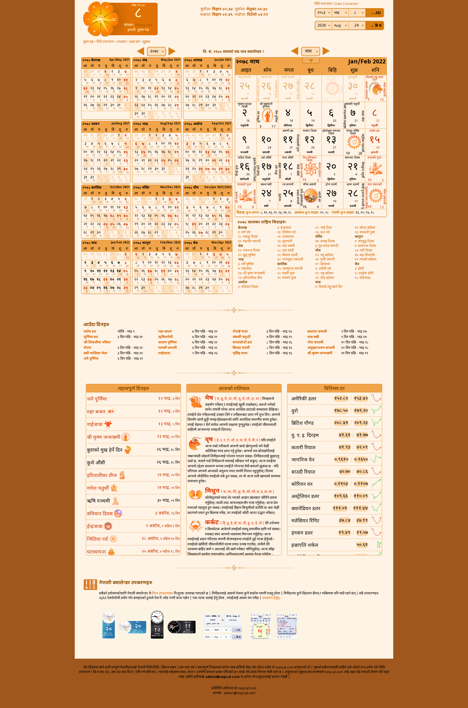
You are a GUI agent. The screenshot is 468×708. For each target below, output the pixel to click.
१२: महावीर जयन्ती (249, 241)
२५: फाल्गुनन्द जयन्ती (290, 269)
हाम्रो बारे (134, 42)
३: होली (359, 269)
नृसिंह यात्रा (240, 353)
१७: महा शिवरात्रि (365, 255)
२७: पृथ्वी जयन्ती (325, 260)
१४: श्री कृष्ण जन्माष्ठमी (251, 273)
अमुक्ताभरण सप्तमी (321, 348)
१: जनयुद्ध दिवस (364, 241)
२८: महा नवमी (285, 251)
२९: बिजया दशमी (287, 255)
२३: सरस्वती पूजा (365, 232)
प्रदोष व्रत (90, 332)
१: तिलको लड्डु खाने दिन (328, 287)
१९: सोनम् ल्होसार (365, 228)
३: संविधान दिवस (248, 287)
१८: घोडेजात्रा (362, 278)
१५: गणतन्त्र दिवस (249, 251)
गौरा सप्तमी (315, 342)
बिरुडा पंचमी (241, 348)
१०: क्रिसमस (322, 264)
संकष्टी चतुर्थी (242, 337)
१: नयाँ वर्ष (244, 232)
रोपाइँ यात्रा (240, 332)
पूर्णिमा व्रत (91, 337)
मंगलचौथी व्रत (242, 342)
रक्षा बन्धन (165, 332)
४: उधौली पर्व (323, 269)
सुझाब (146, 42)
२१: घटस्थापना (285, 237)
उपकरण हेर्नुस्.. (271, 598)
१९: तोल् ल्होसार (324, 278)
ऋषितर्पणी (165, 337)
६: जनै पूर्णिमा (246, 264)
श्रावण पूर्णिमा (167, 342)
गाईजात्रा (164, 353)
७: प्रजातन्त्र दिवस (365, 246)
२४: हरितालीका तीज (250, 278)
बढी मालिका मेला (95, 353)
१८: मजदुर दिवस (248, 237)
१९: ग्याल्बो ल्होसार (365, 260)
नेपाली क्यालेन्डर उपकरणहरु (125, 583)
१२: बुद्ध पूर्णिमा (247, 255)
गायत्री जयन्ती (167, 348)
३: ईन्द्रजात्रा (284, 228)
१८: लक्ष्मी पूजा (286, 273)
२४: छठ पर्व (322, 232)
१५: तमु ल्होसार (324, 255)
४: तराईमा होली (364, 273)
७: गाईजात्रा (245, 269)
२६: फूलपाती (284, 241)
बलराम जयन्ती (317, 332)
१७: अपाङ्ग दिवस (325, 241)
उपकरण (121, 42)
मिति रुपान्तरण (105, 42)
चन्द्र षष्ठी (313, 337)
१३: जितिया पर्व (286, 232)
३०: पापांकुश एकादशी (290, 260)
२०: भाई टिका (323, 228)
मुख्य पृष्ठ (88, 42)
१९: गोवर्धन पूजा (286, 278)
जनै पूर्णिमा (91, 359)
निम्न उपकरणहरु (162, 593)
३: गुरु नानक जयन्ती (326, 246)
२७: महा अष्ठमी (286, 246)
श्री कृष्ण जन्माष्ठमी (319, 353)
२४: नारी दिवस (363, 251)
